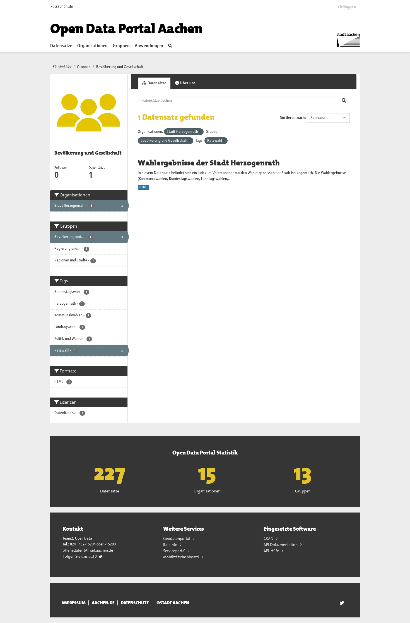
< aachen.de (62, 6)
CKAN (269, 538)
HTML (143, 187)
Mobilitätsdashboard (181, 556)
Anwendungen (149, 46)
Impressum (74, 602)
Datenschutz (135, 602)
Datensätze (61, 46)
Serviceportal (174, 550)
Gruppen (121, 46)
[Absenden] (344, 101)
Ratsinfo (170, 544)
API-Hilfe (272, 550)
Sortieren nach (292, 118)
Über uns (187, 83)
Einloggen (347, 7)
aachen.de (103, 602)
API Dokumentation (281, 544)
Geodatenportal (177, 538)
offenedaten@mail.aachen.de (88, 550)
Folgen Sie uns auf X (80, 556)
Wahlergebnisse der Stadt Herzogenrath (209, 163)
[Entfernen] (200, 131)
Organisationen (92, 46)
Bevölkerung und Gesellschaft (119, 67)
